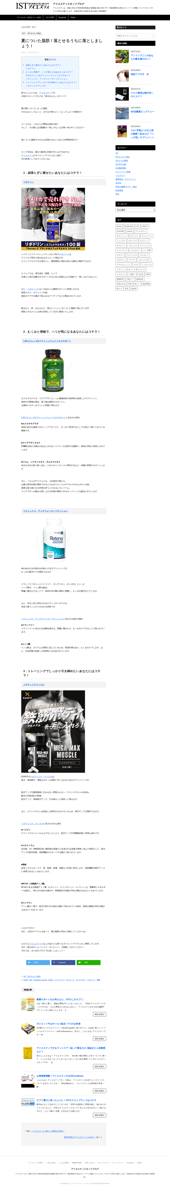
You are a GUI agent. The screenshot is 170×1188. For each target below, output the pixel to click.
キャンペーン (147, 236)
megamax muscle (40, 980)
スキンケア (132, 241)
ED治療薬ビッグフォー (142, 111)
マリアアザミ (81, 980)
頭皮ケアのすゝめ (140, 74)
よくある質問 (64, 1163)
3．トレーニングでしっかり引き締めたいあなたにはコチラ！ (50, 82)
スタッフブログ (103, 1163)
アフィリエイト (117, 1163)
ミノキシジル (147, 265)
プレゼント (144, 255)
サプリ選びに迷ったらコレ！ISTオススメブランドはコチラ (66, 1100)
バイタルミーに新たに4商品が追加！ (48, 1131)
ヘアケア (131, 260)
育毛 (117, 194)
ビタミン (120, 255)
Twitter (72, 17)
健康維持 (120, 279)
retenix (50, 980)
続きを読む (99, 1014)
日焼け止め (121, 284)
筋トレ (137, 284)
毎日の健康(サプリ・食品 (126, 187)
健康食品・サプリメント (126, 179)
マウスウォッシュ (124, 265)
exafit (26, 980)
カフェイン (134, 236)
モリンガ (131, 269)
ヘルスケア (120, 175)
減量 (98, 980)
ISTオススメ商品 (34, 976)
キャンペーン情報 (123, 172)
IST (25, 976)
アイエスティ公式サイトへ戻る (29, 17)
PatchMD (120, 231)
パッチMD (147, 250)
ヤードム (141, 269)
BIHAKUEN (128, 226)
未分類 (118, 183)
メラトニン (121, 269)
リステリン (121, 274)
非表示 (52, 60)
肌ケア (119, 289)
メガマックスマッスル (36, 86)
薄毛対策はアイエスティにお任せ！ (80, 1137)
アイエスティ (45, 93)
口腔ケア (130, 279)
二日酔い (131, 274)
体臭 (148, 274)
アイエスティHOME (35, 1163)
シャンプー (121, 241)
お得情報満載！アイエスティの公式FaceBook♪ (60, 1076)
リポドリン (31, 68)
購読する (122, 27)
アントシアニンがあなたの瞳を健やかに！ (142, 57)
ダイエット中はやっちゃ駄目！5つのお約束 (59, 1023)
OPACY (145, 226)
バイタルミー (135, 250)
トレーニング (145, 246)
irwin (30, 980)
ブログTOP (49, 17)
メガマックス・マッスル (41, 776)
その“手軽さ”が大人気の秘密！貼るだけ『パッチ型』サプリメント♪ (143, 134)
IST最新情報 (121, 168)
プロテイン (121, 260)
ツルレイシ (132, 246)
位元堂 (140, 274)
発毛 (130, 284)
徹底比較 (139, 279)
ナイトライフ (122, 250)
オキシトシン (122, 236)
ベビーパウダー (144, 260)
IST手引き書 (121, 164)
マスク (136, 265)
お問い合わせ (89, 1163)
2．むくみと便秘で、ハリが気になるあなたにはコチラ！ (48, 72)
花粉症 (133, 289)
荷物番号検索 (76, 1163)
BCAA (119, 226)
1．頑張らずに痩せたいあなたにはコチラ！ (42, 65)
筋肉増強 (119, 190)
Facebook (62, 17)
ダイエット (70, 980)
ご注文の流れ (51, 1163)
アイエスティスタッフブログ (68, 4)
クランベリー (59, 980)
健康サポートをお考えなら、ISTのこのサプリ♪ (60, 999)
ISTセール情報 (122, 161)
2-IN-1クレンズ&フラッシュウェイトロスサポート (48, 75)
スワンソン (144, 241)
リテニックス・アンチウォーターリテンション (47, 79)
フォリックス (132, 255)
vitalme (129, 231)
